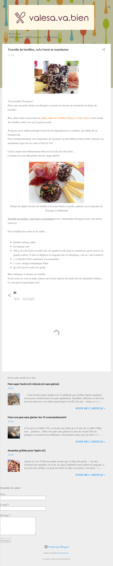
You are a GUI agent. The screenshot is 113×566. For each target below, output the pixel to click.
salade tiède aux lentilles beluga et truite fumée (65, 118)
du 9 (16, 298)
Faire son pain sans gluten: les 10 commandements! (37, 417)
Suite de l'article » (90, 408)
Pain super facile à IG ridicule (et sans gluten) (33, 384)
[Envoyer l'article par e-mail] (15, 293)
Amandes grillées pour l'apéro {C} (27, 450)
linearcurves (64, 553)
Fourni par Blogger (58, 546)
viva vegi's (28, 298)
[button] (103, 50)
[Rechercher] (109, 7)
